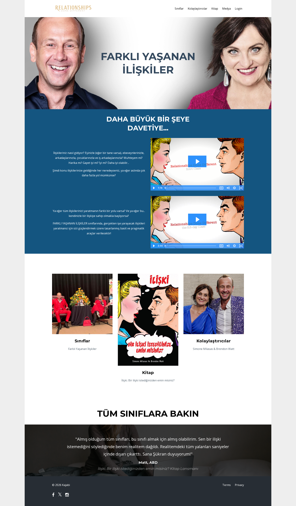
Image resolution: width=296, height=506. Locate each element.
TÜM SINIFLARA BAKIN (148, 413)
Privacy (239, 485)
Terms (226, 485)
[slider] (190, 188)
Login (238, 8)
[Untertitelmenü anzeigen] (221, 188)
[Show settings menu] (234, 188)
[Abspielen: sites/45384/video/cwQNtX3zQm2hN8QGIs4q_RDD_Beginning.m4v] (197, 161)
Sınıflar (179, 8)
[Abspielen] (153, 188)
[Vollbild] (241, 188)
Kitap (214, 8)
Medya (226, 8)
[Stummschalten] (228, 188)
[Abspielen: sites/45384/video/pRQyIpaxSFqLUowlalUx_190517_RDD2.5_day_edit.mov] (197, 219)
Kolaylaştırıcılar (197, 8)
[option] (148, 450)
